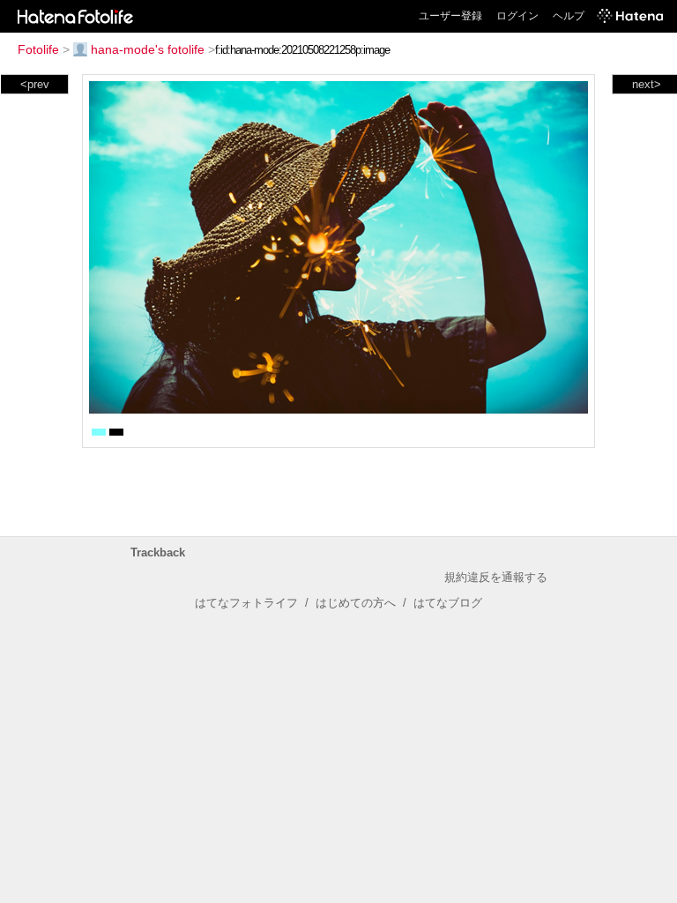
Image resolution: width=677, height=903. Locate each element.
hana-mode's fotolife (148, 49)
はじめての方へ (356, 602)
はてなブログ (447, 602)
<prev (34, 84)
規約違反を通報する (495, 577)
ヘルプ (568, 16)
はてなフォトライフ (246, 602)
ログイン (517, 16)
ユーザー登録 (450, 16)
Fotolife (38, 49)
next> (646, 84)
